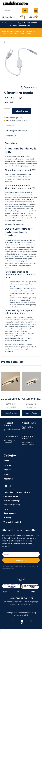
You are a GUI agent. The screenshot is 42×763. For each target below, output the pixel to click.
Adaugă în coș (22, 111)
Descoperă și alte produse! (14, 224)
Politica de (8, 501)
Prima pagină (7, 31)
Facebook (10, 351)
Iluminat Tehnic (18, 31)
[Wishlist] (21, 17)
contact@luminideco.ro (28, 163)
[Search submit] (25, 10)
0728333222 (15, 338)
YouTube (21, 344)
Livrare (6, 509)
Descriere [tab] (10, 125)
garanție (16, 501)
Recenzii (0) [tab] (11, 136)
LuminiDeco (9, 240)
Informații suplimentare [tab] (16, 130)
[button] (36, 10)
